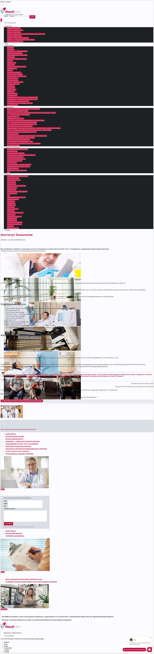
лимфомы (37, 322)
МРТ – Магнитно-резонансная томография (22, 122)
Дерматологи (11, 90)
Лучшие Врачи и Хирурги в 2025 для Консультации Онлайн (22, 401)
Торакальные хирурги (14, 53)
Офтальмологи (12, 93)
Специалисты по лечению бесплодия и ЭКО (22, 99)
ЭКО (8, 172)
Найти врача (10, 531)
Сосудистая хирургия (14, 216)
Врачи (3, 489)
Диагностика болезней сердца (17, 111)
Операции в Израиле (12, 147)
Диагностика (9, 107)
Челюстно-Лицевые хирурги (17, 59)
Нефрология (11, 205)
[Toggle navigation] (1, 20)
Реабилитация (12, 218)
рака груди (20, 312)
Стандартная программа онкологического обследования (27, 136)
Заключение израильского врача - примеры (16, 576)
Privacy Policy (40, 639)
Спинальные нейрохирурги (16, 67)
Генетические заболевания (16, 186)
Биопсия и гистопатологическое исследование (23, 109)
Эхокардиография (13, 145)
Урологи (10, 61)
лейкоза (28, 322)
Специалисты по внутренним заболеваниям (22, 97)
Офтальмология (12, 209)
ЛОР (8, 195)
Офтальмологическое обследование (20, 126)
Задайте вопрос (9, 508)
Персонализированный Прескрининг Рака (22, 124)
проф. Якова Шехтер (99, 366)
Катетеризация (12, 151)
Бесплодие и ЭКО (13, 178)
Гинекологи (11, 88)
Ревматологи (11, 63)
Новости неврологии (14, 36)
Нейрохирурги (12, 68)
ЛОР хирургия (12, 163)
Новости (6, 642)
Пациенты (4, 609)
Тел (5, 506)
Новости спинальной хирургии (18, 38)
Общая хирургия (13, 168)
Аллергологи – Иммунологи (16, 76)
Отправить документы (14, 536)
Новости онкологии (14, 28)
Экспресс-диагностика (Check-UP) (18, 140)
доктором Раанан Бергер (60, 283)
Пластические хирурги (15, 74)
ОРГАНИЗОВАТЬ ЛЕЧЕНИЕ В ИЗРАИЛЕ (19, 454)
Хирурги (10, 70)
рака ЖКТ (19, 318)
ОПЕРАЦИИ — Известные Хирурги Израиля (22, 441)
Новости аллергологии (15, 42)
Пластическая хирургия (15, 157)
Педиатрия (11, 211)
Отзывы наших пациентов (10, 613)
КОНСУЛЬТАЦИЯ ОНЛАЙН (14, 436)
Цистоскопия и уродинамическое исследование (24, 143)
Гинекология (11, 184)
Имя (5, 501)
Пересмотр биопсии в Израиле (18, 446)
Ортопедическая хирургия (16, 159)
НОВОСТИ (8, 26)
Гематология (11, 182)
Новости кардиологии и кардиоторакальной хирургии (26, 34)
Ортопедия (11, 207)
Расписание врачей (13, 533)
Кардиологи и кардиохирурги (17, 51)
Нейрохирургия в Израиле (16, 197)
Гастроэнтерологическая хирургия (19, 165)
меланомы (30, 314)
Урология (10, 226)
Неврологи (11, 92)
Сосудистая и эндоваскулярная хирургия (21, 155)
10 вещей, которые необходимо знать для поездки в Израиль (31, 582)
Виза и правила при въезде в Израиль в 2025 (23, 579)
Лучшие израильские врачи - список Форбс (16, 493)
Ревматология (12, 220)
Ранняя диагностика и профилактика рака (21, 132)
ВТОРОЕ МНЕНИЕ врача (14, 439)
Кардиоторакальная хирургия (17, 149)
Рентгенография (13, 134)
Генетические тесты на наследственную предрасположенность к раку (31, 113)
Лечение (8, 174)
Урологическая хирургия (15, 153)
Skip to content (6, 2)
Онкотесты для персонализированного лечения (26, 449)
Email (6, 503)
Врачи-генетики (12, 80)
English (6, 16)
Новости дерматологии (15, 30)
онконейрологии (15, 324)
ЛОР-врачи (11, 57)
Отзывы (7, 230)
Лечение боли (12, 193)
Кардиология (11, 190)
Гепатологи (11, 86)
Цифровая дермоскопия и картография (21, 138)
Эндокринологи (12, 105)
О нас (7, 43)
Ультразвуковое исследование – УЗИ (20, 141)
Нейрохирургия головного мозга (18, 166)
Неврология (11, 203)
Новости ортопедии (14, 32)
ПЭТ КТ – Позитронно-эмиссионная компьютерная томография (29, 130)
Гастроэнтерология (14, 180)
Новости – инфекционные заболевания (21, 40)
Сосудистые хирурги (14, 72)
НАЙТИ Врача (10, 434)
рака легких (20, 316)
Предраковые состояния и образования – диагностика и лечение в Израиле (33, 128)
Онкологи (10, 47)
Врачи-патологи (12, 78)
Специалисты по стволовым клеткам (20, 103)
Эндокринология (13, 228)
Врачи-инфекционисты (15, 82)
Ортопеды (10, 49)
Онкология (11, 201)
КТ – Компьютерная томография (18, 115)
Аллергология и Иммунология (17, 176)
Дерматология (12, 188)
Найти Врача (9, 45)
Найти (32, 17)
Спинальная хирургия (14, 161)
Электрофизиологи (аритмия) (17, 55)
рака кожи (40, 314)
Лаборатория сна (13, 116)
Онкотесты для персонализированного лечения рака (25, 120)
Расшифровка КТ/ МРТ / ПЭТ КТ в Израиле (21, 444)
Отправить (8, 523)
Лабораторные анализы (15, 118)
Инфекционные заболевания (17, 191)
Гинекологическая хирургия (17, 170)
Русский (11, 16)
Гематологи (11, 65)
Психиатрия (11, 215)
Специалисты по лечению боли (18, 101)
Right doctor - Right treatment (14, 14)
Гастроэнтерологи (13, 84)
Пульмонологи (12, 95)
